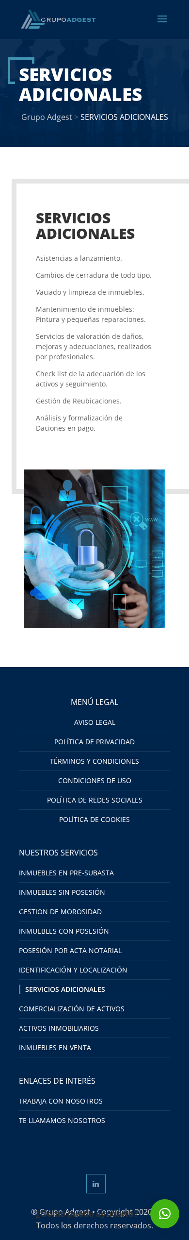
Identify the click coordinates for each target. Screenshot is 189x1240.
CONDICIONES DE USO (94, 780)
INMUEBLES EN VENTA (55, 1047)
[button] (164, 1213)
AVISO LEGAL (94, 722)
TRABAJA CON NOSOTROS (61, 1101)
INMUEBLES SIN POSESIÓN (62, 892)
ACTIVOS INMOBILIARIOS (59, 1028)
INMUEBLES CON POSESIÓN (64, 931)
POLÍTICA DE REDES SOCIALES (94, 799)
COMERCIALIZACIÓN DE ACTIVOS (72, 1008)
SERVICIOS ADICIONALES (65, 989)
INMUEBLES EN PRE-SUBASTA (66, 872)
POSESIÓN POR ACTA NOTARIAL (70, 950)
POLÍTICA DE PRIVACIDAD (94, 741)
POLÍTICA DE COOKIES (94, 819)
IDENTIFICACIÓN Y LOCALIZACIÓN (73, 969)
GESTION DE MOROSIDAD (60, 911)
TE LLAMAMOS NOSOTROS (62, 1120)
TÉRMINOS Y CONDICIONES (94, 761)
